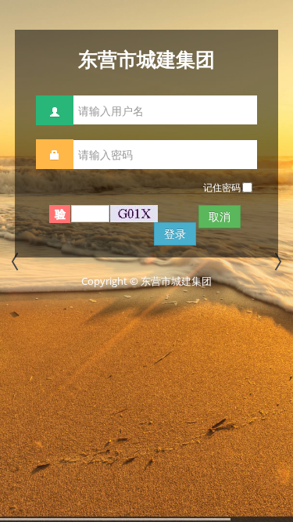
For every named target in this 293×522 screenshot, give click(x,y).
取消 (219, 216)
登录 (175, 233)
